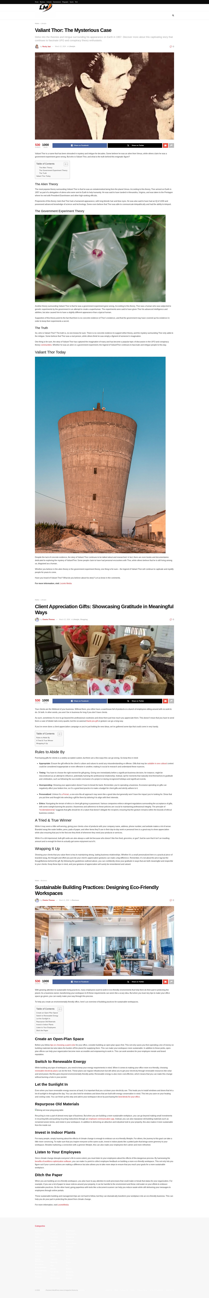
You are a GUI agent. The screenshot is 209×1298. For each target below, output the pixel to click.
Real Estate (55, 1278)
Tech (76, 2)
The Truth (43, 173)
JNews (42, 1290)
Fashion (38, 1274)
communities (46, 345)
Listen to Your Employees (46, 1027)
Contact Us (124, 1290)
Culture (38, 1256)
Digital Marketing (39, 1260)
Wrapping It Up (42, 743)
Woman (69, 1278)
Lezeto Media (66, 583)
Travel (68, 1262)
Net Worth (54, 1272)
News (52, 1275)
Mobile (53, 1269)
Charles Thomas (48, 619)
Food (52, 1231)
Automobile (40, 1240)
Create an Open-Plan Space (47, 1013)
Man (52, 1265)
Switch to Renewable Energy (47, 1016)
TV (67, 1265)
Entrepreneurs (41, 1271)
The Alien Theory (45, 168)
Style (68, 1256)
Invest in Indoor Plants (44, 1024)
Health (53, 1247)
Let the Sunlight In (43, 1019)
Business (42, 2)
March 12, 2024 (60, 46)
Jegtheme (81, 1290)
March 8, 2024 (64, 900)
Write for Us (170, 1290)
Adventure (39, 1231)
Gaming (53, 1240)
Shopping (84, 619)
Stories (69, 1253)
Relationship (71, 1234)
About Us (109, 1290)
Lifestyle (49, 2)
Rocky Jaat (46, 46)
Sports (72, 2)
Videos (69, 1269)
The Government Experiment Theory (53, 170)
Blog (116, 1290)
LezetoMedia (63, 1205)
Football (53, 1234)
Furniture (54, 1237)
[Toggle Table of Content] (64, 164)
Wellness (69, 1275)
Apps (37, 1237)
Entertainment (57, 2)
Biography (65, 2)
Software (69, 1247)
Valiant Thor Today (43, 176)
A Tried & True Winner (44, 740)
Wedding (69, 1272)
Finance (38, 1277)
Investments (55, 1253)
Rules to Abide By (43, 738)
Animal (38, 1234)
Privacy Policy (142, 1290)
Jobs (52, 1256)
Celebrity (38, 1253)
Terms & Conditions (156, 1290)
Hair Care (54, 1243)
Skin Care (70, 1240)
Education (39, 1264)
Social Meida (71, 1243)
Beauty (38, 1243)
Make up (54, 1262)
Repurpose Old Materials (45, 1022)
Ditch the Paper (42, 1030)
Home (36, 2)
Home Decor (55, 1250)
